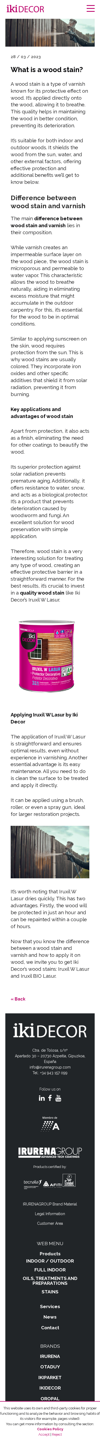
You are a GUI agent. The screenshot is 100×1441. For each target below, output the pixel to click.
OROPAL (50, 1398)
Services (50, 1306)
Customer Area (50, 1223)
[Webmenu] (91, 9)
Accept (44, 1434)
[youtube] (58, 1099)
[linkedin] (42, 1099)
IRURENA (50, 1356)
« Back (18, 999)
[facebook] (50, 1099)
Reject (57, 1434)
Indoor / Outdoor (50, 1261)
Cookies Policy (50, 1429)
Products (50, 1253)
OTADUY (50, 1366)
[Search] (83, 9)
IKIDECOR (50, 1388)
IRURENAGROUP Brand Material (50, 1204)
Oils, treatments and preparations (50, 1281)
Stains (50, 1291)
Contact (50, 1327)
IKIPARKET (50, 1377)
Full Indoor (50, 1269)
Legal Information (50, 1214)
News (50, 1317)
